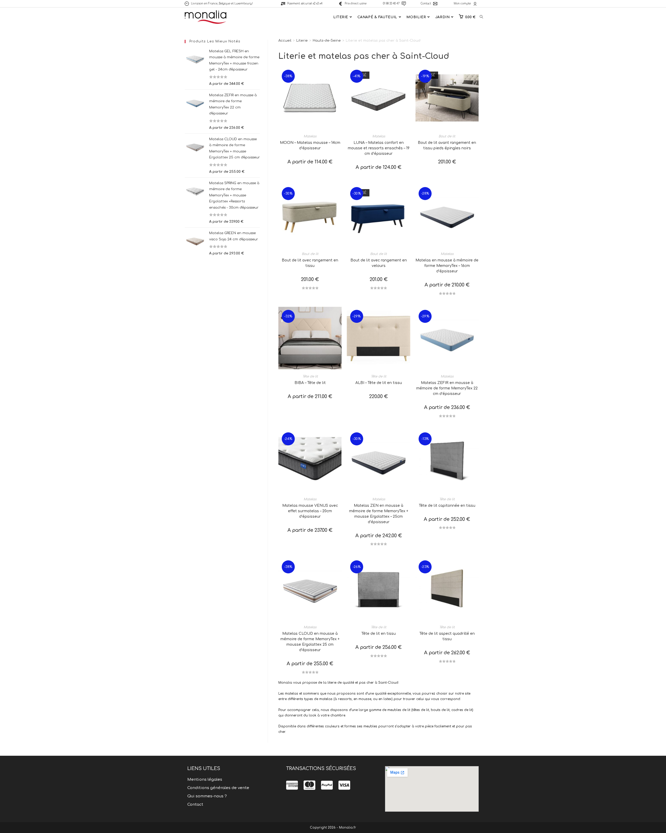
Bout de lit (447, 136)
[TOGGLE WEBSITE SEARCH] (481, 17)
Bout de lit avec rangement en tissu (310, 263)
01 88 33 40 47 (391, 3)
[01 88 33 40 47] (404, 4)
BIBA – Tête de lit (310, 383)
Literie (302, 40)
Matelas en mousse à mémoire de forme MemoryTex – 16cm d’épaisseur (446, 265)
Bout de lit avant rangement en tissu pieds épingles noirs (447, 145)
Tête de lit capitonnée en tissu (447, 506)
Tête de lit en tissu (378, 634)
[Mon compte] (475, 4)
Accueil (284, 40)
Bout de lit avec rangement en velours (378, 263)
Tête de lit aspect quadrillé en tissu (447, 636)
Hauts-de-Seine (327, 40)
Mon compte (462, 3)
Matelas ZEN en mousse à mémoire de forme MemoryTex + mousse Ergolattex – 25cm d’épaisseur (378, 514)
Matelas (310, 136)
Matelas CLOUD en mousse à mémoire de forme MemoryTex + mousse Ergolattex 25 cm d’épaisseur (310, 642)
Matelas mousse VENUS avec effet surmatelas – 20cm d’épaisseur (310, 511)
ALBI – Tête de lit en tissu (378, 383)
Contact (426, 3)
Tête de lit (310, 376)
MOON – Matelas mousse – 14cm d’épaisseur (310, 145)
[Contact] (435, 4)
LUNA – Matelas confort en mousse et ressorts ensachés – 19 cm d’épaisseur (378, 148)
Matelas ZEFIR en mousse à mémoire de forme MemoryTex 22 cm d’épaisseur (447, 388)
